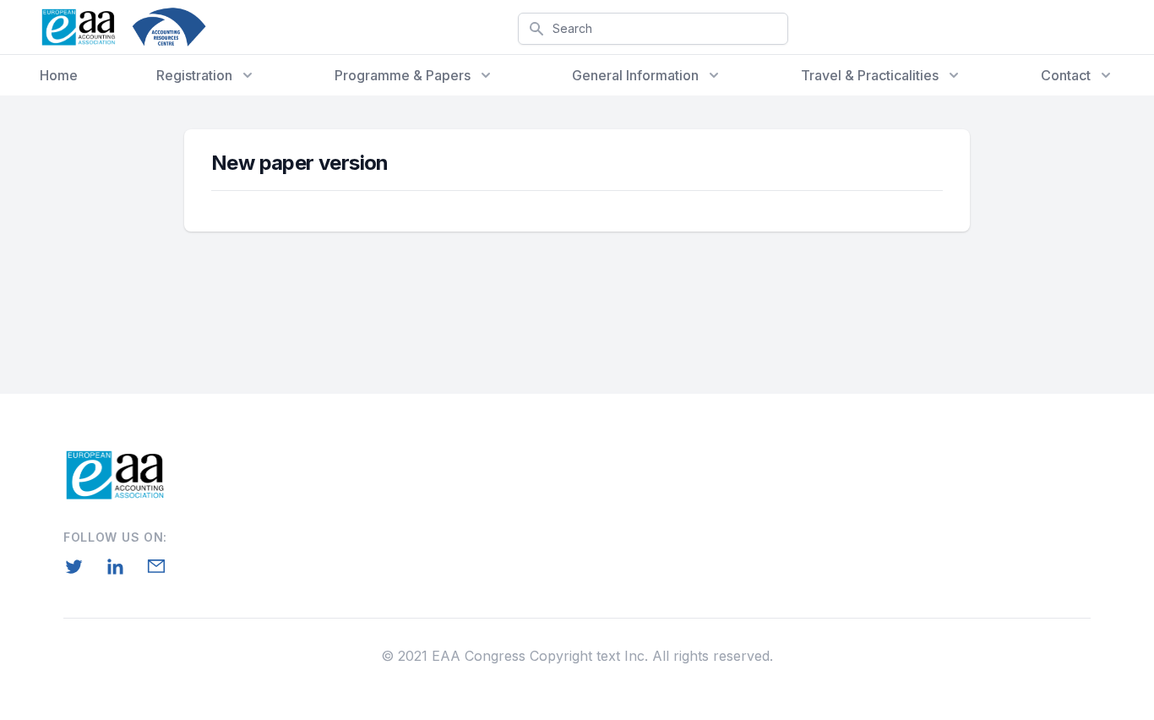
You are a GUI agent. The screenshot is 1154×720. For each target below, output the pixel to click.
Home (59, 75)
